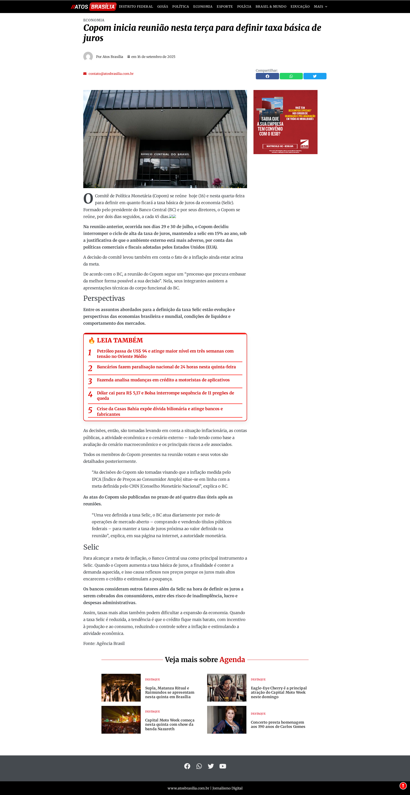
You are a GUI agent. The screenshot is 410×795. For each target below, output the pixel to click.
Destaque (152, 679)
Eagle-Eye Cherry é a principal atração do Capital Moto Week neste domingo (279, 692)
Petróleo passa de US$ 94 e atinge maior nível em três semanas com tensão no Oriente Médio (165, 353)
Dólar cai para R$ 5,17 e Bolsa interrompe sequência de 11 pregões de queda (165, 395)
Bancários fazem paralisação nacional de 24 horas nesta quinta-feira (166, 366)
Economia (202, 6)
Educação (300, 6)
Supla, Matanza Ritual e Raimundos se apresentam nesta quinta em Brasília (170, 692)
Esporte (225, 6)
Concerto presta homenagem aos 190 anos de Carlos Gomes (278, 724)
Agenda (232, 659)
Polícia (244, 6)
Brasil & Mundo (271, 6)
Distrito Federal (136, 6)
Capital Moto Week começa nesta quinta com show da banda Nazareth (170, 724)
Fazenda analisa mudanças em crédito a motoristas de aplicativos (163, 379)
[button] (108, 73)
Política (180, 6)
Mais (318, 6)
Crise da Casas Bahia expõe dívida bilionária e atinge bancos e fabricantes (160, 411)
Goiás (162, 6)
